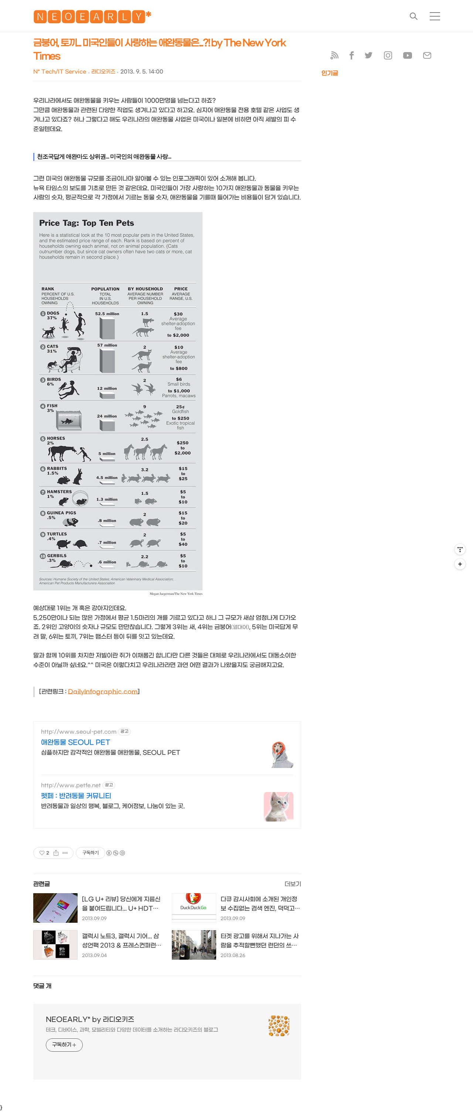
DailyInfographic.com (102, 691)
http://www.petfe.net (71, 785)
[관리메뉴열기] (460, 549)
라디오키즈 (103, 72)
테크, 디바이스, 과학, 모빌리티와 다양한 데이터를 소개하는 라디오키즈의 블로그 (132, 1030)
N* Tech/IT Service (59, 72)
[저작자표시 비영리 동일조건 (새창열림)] (115, 853)
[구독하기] (460, 564)
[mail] (427, 57)
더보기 (293, 884)
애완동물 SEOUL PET (75, 743)
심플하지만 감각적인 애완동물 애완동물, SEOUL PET (110, 752)
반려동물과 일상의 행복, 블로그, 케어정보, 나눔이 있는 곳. (113, 806)
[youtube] (407, 57)
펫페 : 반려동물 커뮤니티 (76, 796)
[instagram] (388, 57)
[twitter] (369, 57)
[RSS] (334, 57)
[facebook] (352, 57)
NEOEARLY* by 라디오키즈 (90, 1020)
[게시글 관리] (65, 852)
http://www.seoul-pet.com (78, 732)
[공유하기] (56, 852)
